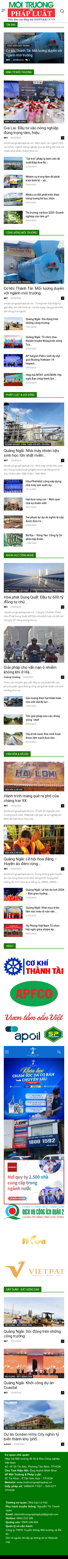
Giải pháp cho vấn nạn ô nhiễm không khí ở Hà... (30, 669)
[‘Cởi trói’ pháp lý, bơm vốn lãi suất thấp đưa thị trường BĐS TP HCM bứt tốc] (13, 163)
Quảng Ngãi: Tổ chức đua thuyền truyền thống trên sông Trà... (44, 341)
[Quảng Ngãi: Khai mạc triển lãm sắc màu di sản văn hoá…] (13, 912)
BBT (8, 59)
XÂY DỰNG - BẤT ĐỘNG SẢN (18, 1325)
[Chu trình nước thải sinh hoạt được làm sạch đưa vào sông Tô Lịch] (13, 738)
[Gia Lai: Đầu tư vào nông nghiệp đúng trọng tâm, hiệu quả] (34, 101)
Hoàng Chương (12, 677)
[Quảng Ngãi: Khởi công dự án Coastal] (34, 1363)
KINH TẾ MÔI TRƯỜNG (15, 121)
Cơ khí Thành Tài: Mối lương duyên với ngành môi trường (34, 290)
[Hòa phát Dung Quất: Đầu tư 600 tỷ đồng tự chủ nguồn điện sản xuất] (34, 578)
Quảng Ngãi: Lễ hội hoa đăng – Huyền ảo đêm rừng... (30, 861)
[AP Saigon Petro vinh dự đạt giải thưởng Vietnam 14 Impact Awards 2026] (13, 360)
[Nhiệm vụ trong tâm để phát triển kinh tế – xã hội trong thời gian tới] (13, 181)
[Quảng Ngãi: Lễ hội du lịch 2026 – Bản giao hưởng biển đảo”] (13, 894)
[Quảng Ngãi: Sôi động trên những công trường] (13, 323)
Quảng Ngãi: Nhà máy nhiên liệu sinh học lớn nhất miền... (31, 453)
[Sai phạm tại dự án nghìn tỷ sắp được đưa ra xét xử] (13, 522)
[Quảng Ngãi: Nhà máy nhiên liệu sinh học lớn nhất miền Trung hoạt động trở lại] (34, 424)
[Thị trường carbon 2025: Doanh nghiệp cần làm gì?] (13, 217)
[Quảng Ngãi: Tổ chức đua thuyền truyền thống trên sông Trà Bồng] (13, 341)
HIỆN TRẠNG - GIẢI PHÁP (17, 591)
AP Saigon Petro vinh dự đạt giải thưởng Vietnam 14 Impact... (43, 359)
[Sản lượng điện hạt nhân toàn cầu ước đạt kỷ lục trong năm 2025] (13, 701)
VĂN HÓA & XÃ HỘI (13, 789)
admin (7, 1444)
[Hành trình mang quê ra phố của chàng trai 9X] (34, 776)
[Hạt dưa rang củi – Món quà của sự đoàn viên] (13, 504)
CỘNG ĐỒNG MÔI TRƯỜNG (18, 46)
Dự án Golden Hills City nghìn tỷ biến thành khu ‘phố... (31, 1436)
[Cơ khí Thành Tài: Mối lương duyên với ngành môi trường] (34, 262)
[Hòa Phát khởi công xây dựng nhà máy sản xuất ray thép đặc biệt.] (13, 486)
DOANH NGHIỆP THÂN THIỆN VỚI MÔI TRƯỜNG (27, 444)
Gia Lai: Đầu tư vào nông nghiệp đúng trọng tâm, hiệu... (31, 130)
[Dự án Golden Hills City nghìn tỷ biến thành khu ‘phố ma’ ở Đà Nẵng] (34, 1415)
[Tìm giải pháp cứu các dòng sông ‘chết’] (13, 719)
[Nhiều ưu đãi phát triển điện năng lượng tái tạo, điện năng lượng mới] (13, 199)
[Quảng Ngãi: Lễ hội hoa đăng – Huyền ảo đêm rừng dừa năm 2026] (34, 839)
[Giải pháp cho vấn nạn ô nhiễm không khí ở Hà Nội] (34, 644)
